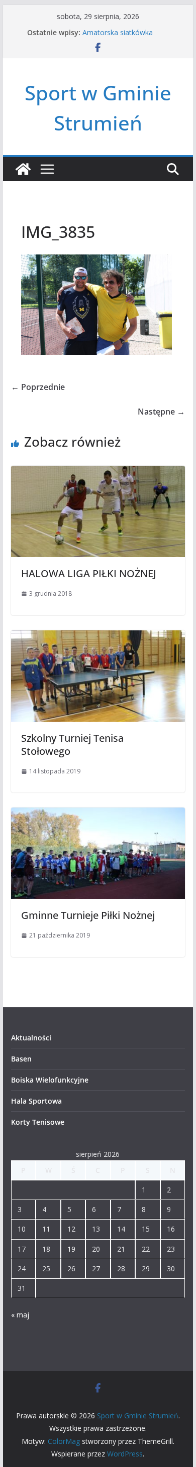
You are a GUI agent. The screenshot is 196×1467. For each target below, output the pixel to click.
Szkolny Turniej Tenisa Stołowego (72, 744)
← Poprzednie (38, 386)
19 (71, 1249)
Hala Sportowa (36, 1101)
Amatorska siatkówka (117, 32)
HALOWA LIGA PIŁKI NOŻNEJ (88, 573)
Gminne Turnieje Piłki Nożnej (88, 915)
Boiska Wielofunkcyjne (49, 1080)
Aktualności (31, 1037)
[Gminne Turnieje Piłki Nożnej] (98, 814)
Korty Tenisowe (37, 1122)
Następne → (161, 411)
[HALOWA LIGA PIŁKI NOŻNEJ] (98, 472)
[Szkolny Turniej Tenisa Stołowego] (98, 637)
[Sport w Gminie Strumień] (23, 169)
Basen (21, 1058)
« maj (20, 1314)
